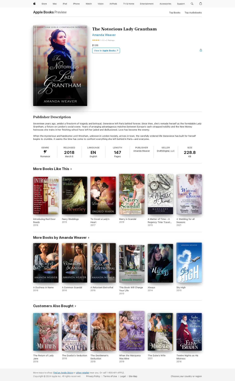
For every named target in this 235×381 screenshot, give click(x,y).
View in (105, 50)
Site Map (133, 376)
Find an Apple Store (63, 373)
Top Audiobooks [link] (193, 12)
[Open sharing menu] (201, 50)
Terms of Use (110, 376)
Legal (123, 376)
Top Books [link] (174, 12)
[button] (192, 4)
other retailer (82, 373)
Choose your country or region (186, 376)
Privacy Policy (93, 376)
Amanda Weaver (104, 35)
